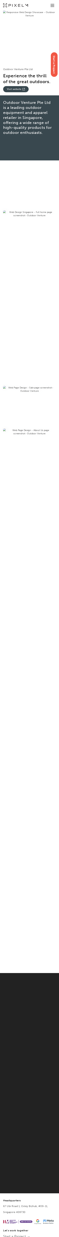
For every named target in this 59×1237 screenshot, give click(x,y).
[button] (52, 5)
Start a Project (54, 65)
